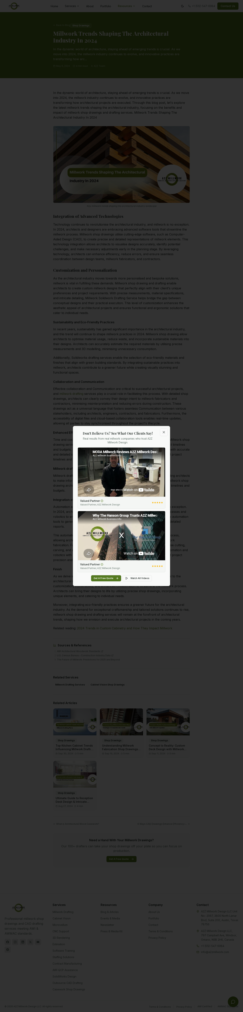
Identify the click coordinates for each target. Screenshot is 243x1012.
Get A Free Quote (103, 578)
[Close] (164, 432)
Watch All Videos (139, 578)
